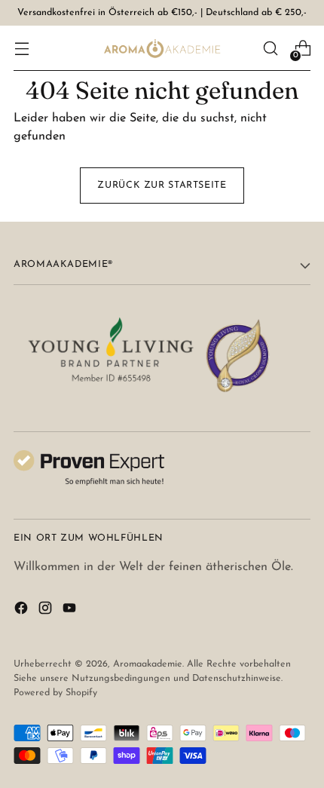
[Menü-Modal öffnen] (21, 48)
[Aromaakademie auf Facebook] (23, 610)
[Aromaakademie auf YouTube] (71, 610)
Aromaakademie (147, 664)
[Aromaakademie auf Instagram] (47, 610)
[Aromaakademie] (162, 48)
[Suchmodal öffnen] (270, 48)
